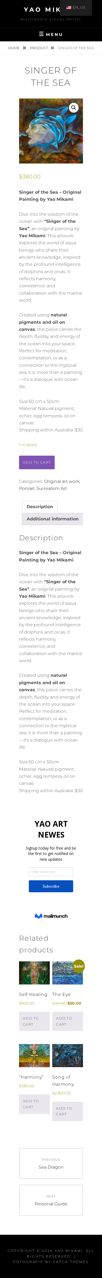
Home (14, 48)
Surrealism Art (51, 488)
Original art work (61, 481)
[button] (74, 108)
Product (39, 48)
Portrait (27, 488)
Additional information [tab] (53, 518)
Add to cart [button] (31, 1021)
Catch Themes (71, 1262)
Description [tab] (40, 506)
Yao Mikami (51, 9)
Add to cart (37, 462)
